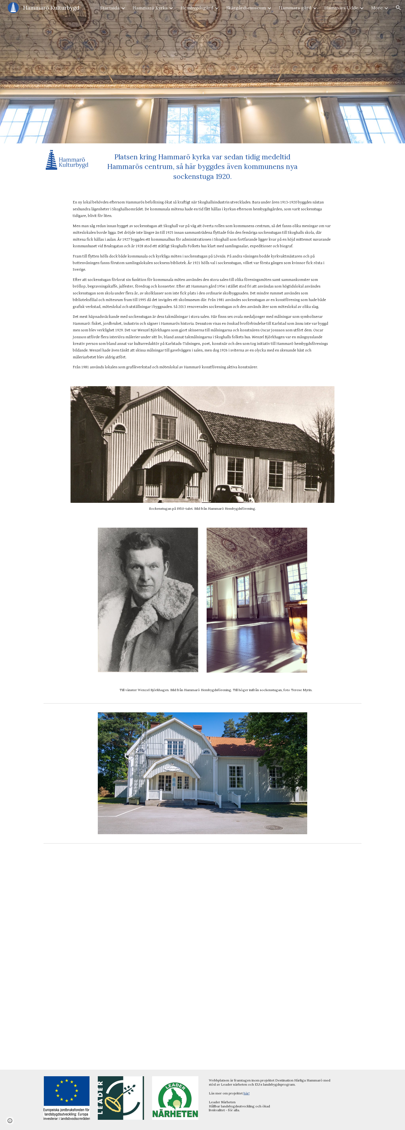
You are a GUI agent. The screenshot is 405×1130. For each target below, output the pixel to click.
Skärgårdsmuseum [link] (246, 7)
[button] (398, 7)
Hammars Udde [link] (341, 7)
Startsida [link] (110, 7)
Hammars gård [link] (295, 7)
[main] (202, 167)
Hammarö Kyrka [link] (150, 7)
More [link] (377, 7)
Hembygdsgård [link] (196, 7)
